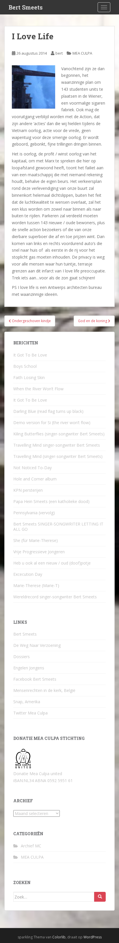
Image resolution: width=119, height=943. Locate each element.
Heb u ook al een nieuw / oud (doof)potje (52, 563)
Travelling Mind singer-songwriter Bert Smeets (56, 445)
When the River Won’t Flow (38, 388)
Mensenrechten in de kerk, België (44, 690)
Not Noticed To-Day (32, 467)
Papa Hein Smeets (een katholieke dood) (51, 501)
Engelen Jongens (28, 668)
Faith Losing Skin (29, 377)
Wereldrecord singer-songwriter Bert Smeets (55, 596)
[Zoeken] (100, 897)
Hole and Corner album (35, 479)
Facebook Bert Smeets (34, 679)
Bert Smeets (26, 7)
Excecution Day (27, 574)
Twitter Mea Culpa (30, 713)
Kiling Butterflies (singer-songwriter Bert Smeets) (59, 434)
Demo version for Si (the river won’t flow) (51, 422)
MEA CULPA (82, 53)
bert (59, 53)
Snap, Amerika (26, 701)
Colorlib (59, 937)
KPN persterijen (28, 490)
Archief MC (31, 846)
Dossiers (21, 656)
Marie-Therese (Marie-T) (36, 585)
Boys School (25, 366)
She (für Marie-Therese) (35, 540)
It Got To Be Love (30, 355)
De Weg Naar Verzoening (37, 645)
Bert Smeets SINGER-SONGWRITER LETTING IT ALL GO (58, 526)
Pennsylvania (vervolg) (34, 512)
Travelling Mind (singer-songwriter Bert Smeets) (58, 456)
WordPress (92, 937)
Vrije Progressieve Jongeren (39, 551)
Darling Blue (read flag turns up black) (48, 411)
